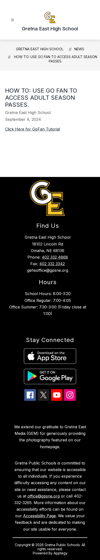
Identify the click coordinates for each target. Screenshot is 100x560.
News (79, 49)
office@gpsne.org (43, 496)
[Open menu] (12, 20)
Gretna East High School (39, 49)
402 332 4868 (55, 257)
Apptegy (60, 553)
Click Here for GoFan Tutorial (32, 129)
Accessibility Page (39, 515)
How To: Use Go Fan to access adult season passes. (55, 59)
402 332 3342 (52, 263)
